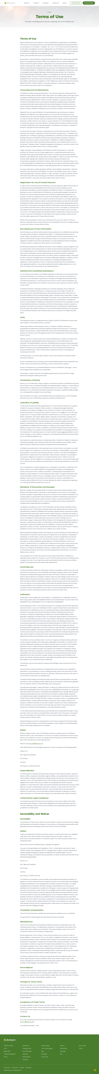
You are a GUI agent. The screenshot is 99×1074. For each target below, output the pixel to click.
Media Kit (22, 1067)
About (64, 3)
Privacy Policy (7, 1067)
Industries (45, 3)
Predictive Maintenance (10, 1054)
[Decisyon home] (10, 3)
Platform (26, 3)
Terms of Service (15, 1067)
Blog (42, 1051)
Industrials (25, 1054)
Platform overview (8, 1045)
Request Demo (88, 3)
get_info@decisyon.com (36, 743)
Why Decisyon (63, 1048)
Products (35, 3)
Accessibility (28, 1067)
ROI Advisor (44, 1054)
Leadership (63, 1051)
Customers (25, 1059)
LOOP (5, 1048)
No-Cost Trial (44, 1057)
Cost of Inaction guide (46, 1048)
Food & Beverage (27, 1051)
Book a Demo (82, 1045)
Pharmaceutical (26, 1057)
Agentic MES (7, 1051)
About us (62, 1045)
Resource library (45, 1045)
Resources (56, 3)
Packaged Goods (27, 1048)
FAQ (61, 1054)
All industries (26, 1045)
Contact (81, 1048)
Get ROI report (76, 3)
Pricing (5, 1057)
